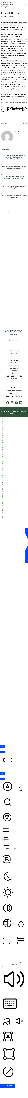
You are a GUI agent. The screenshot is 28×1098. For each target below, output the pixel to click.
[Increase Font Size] (2, 746)
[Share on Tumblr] (22, 109)
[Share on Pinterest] (16, 109)
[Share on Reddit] (19, 108)
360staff (4, 16)
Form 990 (14, 354)
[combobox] (5, 472)
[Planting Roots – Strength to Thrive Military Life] (9, 4)
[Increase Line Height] (2, 773)
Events (14, 373)
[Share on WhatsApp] (25, 108)
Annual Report (14, 351)
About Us (14, 363)
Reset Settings (7, 1086)
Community (14, 368)
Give (14, 381)
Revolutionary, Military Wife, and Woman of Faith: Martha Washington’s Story (14, 157)
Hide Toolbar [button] (7, 560)
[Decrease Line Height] (2, 779)
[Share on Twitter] (10, 108)
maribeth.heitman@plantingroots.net (15, 102)
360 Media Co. (14, 414)
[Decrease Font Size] (2, 752)
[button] (10, 526)
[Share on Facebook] (7, 109)
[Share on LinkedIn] (13, 108)
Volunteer (14, 378)
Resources (14, 370)
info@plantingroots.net (14, 390)
